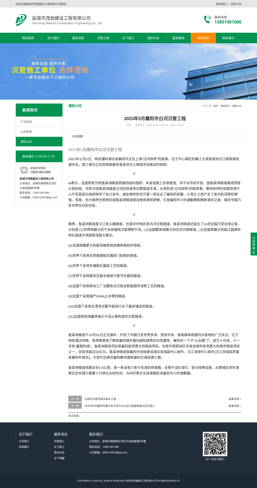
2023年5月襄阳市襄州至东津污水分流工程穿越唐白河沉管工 (119, 406)
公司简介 (53, 52)
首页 (216, 105)
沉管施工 (78, 52)
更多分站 (236, 4)
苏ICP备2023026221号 (168, 480)
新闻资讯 (203, 38)
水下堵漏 (78, 72)
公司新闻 (203, 59)
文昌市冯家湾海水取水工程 (100, 399)
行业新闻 (203, 52)
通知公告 (203, 65)
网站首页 (28, 38)
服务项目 (78, 38)
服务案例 (178, 38)
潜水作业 (78, 65)
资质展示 (53, 59)
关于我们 (53, 38)
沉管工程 (103, 38)
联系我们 (221, 4)
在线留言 (228, 59)
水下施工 (78, 59)
